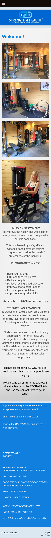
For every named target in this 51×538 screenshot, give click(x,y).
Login (47, 532)
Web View (45, 535)
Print (6, 532)
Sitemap (13, 532)
